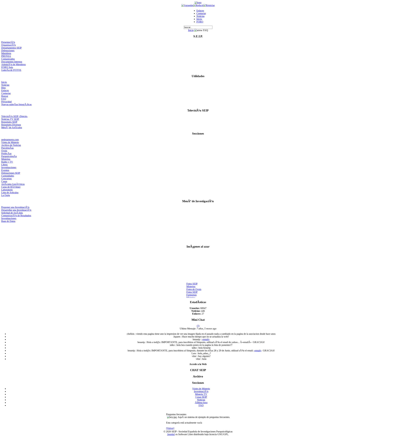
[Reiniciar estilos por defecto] (209, 5)
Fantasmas (191, 293)
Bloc (3, 87)
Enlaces (200, 10)
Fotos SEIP (192, 282)
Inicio (199, 19)
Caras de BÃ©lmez (10, 187)
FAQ (3, 99)
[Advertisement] (198, 232)
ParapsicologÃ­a (9, 156)
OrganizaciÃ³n (8, 45)
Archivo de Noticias (11, 145)
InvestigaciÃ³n (201, 391)
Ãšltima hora (201, 402)
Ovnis (4, 150)
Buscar (4, 96)
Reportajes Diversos (11, 124)
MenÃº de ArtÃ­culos (11, 127)
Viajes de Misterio (10, 142)
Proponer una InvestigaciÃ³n (15, 207)
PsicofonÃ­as (7, 148)
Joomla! (171, 434)
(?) (198, 325)
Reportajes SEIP (9, 122)
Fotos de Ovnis (193, 288)
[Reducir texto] (198, 5)
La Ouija (5, 195)
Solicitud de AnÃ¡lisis (12, 212)
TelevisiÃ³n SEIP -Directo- (14, 116)
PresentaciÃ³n (8, 42)
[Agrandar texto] (187, 5)
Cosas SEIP (201, 397)
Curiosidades (7, 175)
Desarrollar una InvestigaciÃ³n (16, 210)
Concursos (6, 178)
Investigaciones (8, 167)
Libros (4, 164)
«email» (206, 339)
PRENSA (6, 56)
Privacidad (6, 101)
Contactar (201, 13)
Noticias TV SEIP (10, 119)
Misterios (5, 159)
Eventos (5, 170)
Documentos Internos (11, 61)
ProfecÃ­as (6, 153)
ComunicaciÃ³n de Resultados (16, 215)
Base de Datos (8, 221)
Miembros (6, 53)
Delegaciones (7, 50)
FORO (199, 21)
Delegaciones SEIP (10, 173)
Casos (4, 181)
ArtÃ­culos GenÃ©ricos (13, 184)
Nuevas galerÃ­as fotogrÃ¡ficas (16, 104)
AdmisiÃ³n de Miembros (13, 64)
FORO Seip (7, 67)
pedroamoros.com (10, 139)
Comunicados (8, 59)
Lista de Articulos (9, 192)
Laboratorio (7, 189)
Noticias (200, 16)
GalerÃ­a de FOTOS (11, 70)
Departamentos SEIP (11, 47)
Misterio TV (201, 394)
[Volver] (170, 428)
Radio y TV (7, 162)
